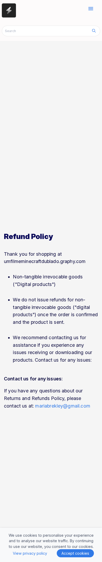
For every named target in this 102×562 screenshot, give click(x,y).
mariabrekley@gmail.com (62, 406)
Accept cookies (75, 553)
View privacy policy (30, 553)
